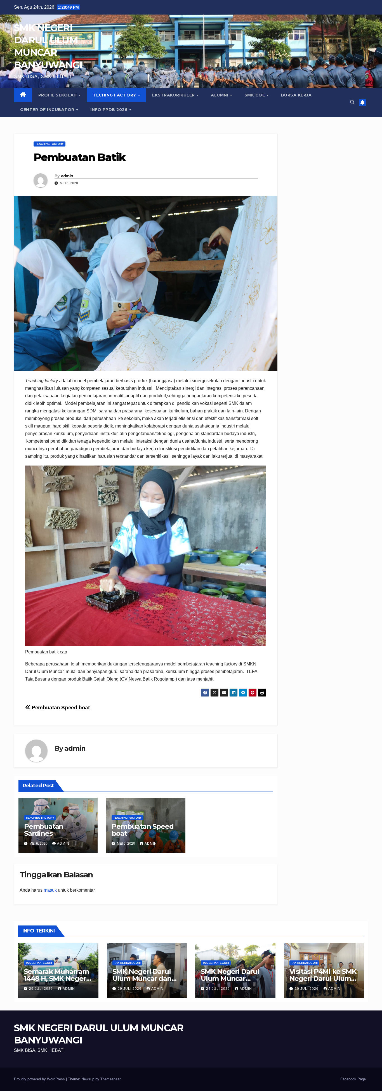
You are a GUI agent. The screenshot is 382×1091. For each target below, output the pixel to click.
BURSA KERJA (296, 95)
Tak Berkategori (38, 962)
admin (67, 175)
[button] (352, 102)
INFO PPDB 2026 (109, 109)
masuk (50, 890)
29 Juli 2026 (41, 989)
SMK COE (255, 95)
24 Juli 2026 (218, 989)
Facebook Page (353, 1079)
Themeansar (110, 1079)
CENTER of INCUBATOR (48, 109)
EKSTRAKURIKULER (174, 95)
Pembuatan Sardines (43, 829)
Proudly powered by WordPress (40, 1079)
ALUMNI (220, 95)
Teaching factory (49, 143)
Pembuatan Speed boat (60, 707)
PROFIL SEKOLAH (58, 95)
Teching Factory (115, 95)
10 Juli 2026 (307, 989)
